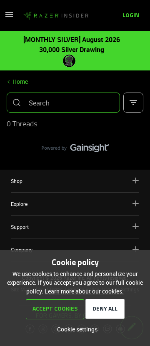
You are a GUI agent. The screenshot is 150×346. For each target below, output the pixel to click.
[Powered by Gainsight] (75, 150)
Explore (19, 204)
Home (20, 81)
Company (21, 249)
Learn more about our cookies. (84, 291)
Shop (16, 181)
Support (20, 226)
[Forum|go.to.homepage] (53, 16)
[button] (9, 17)
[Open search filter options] (133, 103)
